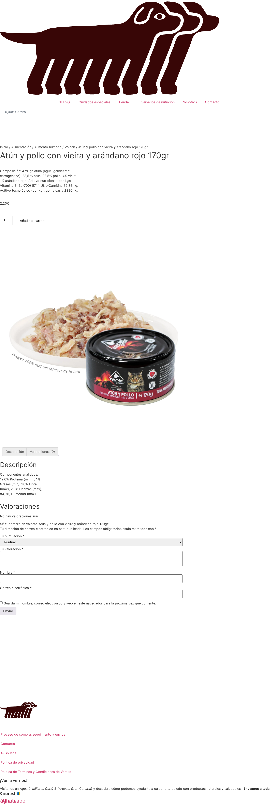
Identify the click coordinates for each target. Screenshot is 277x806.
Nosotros (190, 102)
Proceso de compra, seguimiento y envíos (33, 734)
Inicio (4, 147)
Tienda (123, 102)
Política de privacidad (17, 762)
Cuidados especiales (94, 102)
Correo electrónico (16, 587)
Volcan (70, 147)
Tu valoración (11, 549)
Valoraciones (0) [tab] (42, 452)
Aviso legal (9, 753)
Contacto (212, 102)
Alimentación (21, 147)
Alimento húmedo (47, 147)
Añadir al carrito (32, 221)
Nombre (7, 572)
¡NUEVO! (64, 102)
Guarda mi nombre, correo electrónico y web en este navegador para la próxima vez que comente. (80, 603)
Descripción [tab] (15, 452)
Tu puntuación (12, 536)
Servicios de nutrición (158, 102)
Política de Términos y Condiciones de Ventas (36, 772)
